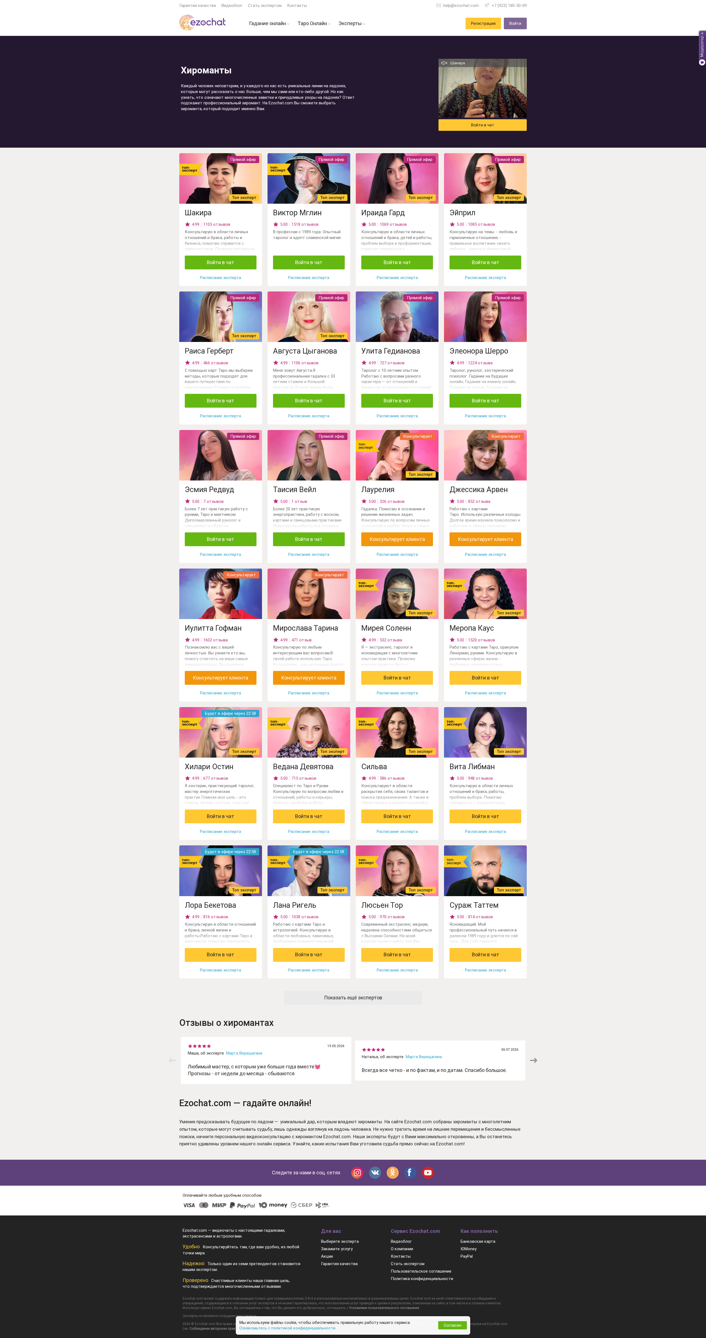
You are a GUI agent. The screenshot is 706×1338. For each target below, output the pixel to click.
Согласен (452, 1325)
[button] (534, 1060)
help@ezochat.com (461, 5)
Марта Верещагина (244, 1053)
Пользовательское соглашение (421, 1271)
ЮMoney (469, 1248)
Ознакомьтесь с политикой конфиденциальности (287, 1328)
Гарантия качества (197, 5)
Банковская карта (478, 1241)
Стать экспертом (265, 5)
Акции (327, 1256)
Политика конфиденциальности (422, 1278)
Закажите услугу (337, 1248)
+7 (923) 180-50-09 (509, 5)
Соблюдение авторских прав (212, 1329)
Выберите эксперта (340, 1241)
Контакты (297, 5)
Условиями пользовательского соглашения (384, 1308)
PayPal (467, 1256)
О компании (402, 1248)
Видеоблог (231, 5)
